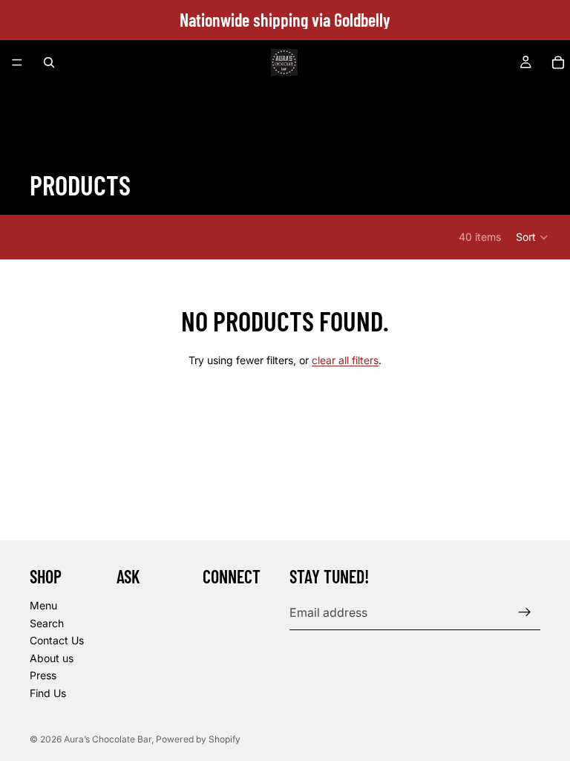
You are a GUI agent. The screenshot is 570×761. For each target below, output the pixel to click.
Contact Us (57, 640)
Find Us (48, 692)
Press (43, 675)
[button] (532, 237)
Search (47, 622)
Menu (43, 604)
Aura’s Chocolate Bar (107, 739)
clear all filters (345, 360)
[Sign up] (524, 612)
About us (51, 657)
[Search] (49, 62)
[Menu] (17, 62)
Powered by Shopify (198, 739)
